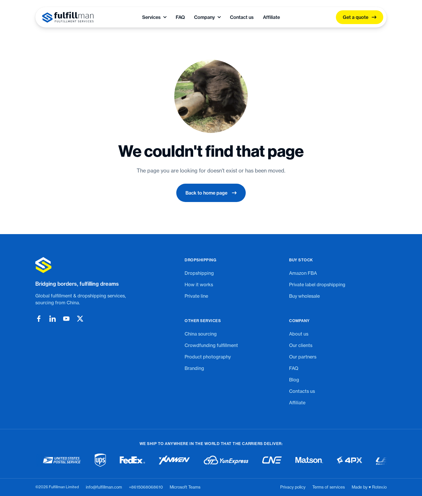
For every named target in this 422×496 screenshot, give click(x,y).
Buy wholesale (304, 296)
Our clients (300, 345)
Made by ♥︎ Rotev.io (369, 487)
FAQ (180, 17)
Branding (194, 368)
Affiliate (271, 17)
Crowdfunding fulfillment (211, 345)
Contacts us (302, 391)
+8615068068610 (146, 487)
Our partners (302, 357)
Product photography (208, 357)
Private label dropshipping (317, 284)
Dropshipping (199, 273)
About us (298, 334)
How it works (199, 284)
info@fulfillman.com (104, 487)
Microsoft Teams (185, 487)
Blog (294, 380)
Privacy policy (292, 487)
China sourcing (201, 334)
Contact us (242, 17)
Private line (196, 296)
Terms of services (328, 487)
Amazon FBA (303, 273)
